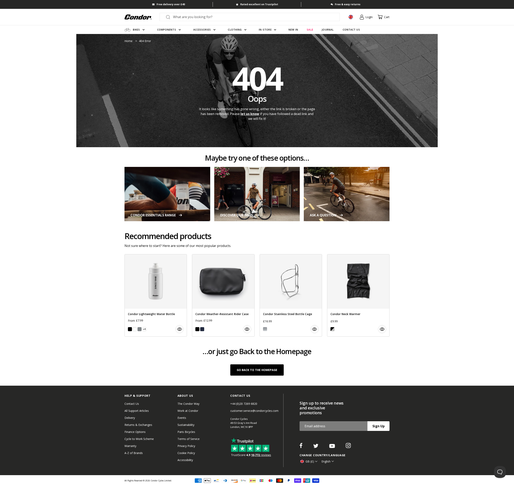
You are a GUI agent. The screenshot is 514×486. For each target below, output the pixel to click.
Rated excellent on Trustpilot (259, 4)
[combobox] (253, 17)
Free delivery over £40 (171, 4)
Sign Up (378, 426)
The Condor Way (188, 404)
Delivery (129, 418)
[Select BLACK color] (130, 329)
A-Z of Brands (133, 453)
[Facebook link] (301, 447)
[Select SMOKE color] (140, 329)
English (325, 461)
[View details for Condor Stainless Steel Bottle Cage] (291, 295)
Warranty (130, 446)
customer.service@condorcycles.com (254, 411)
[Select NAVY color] (202, 329)
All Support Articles (136, 411)
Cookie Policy (186, 453)
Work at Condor (187, 411)
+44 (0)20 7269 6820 (243, 404)
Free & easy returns (347, 4)
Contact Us (131, 404)
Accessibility (185, 460)
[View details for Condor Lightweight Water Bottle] (156, 295)
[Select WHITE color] (135, 329)
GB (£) (310, 461)
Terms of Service (188, 439)
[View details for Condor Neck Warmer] (358, 295)
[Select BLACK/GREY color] (332, 329)
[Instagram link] (348, 447)
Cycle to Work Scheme (139, 439)
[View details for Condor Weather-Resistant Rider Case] (223, 295)
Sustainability (185, 425)
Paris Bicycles (186, 432)
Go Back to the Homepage (257, 370)
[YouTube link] (332, 447)
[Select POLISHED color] (265, 329)
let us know (250, 114)
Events (181, 418)
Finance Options (135, 432)
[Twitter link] (316, 447)
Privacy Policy (186, 446)
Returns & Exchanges (138, 425)
